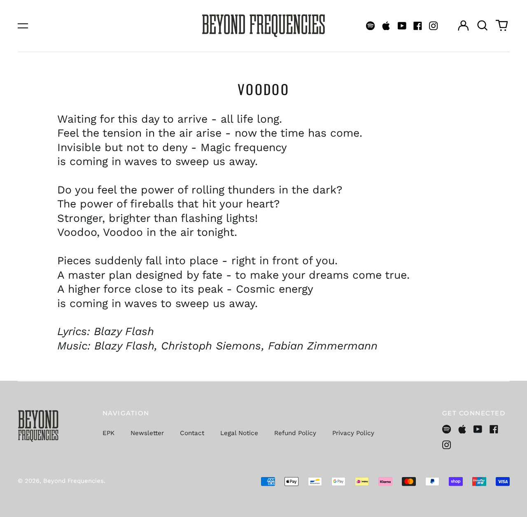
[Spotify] (370, 25)
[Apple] (386, 25)
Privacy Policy (353, 433)
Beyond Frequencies (73, 480)
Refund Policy (295, 433)
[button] (482, 25)
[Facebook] (417, 25)
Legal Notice (239, 433)
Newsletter (147, 433)
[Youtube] (402, 25)
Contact (192, 433)
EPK (108, 433)
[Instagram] (433, 25)
